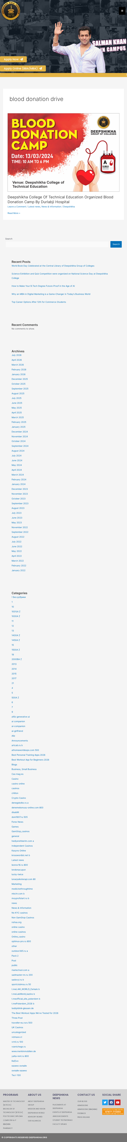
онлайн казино (19, 1070)
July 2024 (17, 455)
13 (13, 630)
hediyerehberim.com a (23, 841)
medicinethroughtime (22, 889)
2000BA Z (17, 659)
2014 (14, 669)
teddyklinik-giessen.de (23, 1008)
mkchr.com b (18, 893)
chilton (15, 793)
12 (13, 626)
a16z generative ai (21, 716)
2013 (14, 664)
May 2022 (17, 551)
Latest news (34, 206)
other (14, 946)
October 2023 (19, 498)
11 (12, 621)
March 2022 (18, 561)
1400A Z (16, 635)
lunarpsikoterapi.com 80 (24, 879)
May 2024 (17, 465)
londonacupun (19, 869)
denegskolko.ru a (20, 803)
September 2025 (20, 388)
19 (13, 654)
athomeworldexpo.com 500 (25, 750)
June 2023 (17, 517)
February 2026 (19, 369)
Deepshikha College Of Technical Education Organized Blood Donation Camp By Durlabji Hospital (60, 199)
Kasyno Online (19, 850)
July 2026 (17, 355)
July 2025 (16, 398)
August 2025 (18, 393)
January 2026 (19, 374)
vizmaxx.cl (17, 1037)
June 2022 (17, 546)
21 (13, 683)
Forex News (17, 822)
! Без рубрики (19, 597)
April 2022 (17, 556)
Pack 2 (15, 956)
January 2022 (18, 570)
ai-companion (18, 726)
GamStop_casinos (20, 831)
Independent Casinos (22, 846)
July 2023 (17, 513)
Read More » (14, 212)
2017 (14, 678)
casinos (15, 788)
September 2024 (20, 446)
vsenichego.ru (19, 1046)
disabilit (15, 812)
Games (15, 826)
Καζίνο (15, 1061)
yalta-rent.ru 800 (20, 1056)
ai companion (18, 721)
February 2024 (19, 479)
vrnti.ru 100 (17, 1042)
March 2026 (18, 364)
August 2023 (18, 508)
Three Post (17, 1018)
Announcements (20, 740)
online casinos (19, 932)
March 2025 (18, 417)
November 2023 (20, 494)
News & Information (51, 206)
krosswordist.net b (21, 855)
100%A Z (16, 611)
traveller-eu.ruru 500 (22, 1022)
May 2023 (17, 522)
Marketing (17, 884)
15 (13, 645)
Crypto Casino (19, 798)
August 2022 (18, 537)
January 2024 (19, 484)
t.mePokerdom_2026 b (23, 1003)
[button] (54, 47)
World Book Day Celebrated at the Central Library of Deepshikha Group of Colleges (53, 266)
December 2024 (20, 431)
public (15, 965)
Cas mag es (17, 774)
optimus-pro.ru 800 (21, 941)
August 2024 (18, 451)
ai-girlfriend (17, 731)
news (14, 903)
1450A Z (16, 640)
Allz (13, 736)
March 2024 (18, 474)
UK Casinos (17, 1027)
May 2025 (17, 408)
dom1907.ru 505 (20, 817)
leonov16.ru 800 (20, 865)
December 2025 (20, 379)
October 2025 (18, 384)
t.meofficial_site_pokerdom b (26, 999)
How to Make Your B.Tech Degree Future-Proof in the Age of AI (43, 286)
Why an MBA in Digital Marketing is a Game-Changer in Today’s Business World (51, 294)
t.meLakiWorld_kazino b (23, 994)
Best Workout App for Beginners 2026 (30, 759)
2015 (14, 673)
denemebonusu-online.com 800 (27, 807)
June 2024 (17, 460)
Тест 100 (16, 1075)
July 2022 (16, 541)
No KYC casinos (20, 912)
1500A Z (16, 650)
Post (14, 960)
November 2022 (20, 527)
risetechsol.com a (20, 970)
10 (13, 606)
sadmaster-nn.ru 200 (22, 975)
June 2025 (17, 403)
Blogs (14, 764)
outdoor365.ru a (20, 951)
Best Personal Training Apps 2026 (28, 755)
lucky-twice (17, 874)
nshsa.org (16, 922)
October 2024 (19, 441)
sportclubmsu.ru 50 (21, 984)
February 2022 (19, 565)
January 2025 (18, 427)
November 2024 (20, 436)
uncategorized (19, 1032)
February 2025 (19, 422)
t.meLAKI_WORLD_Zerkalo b (26, 989)
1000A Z (16, 616)
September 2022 (20, 532)
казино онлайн (19, 1065)
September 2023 (20, 503)
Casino (15, 779)
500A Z (15, 697)
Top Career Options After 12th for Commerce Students (39, 302)
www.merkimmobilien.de (24, 1051)
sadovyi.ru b (18, 979)
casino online (18, 783)
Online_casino (18, 936)
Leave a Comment (17, 206)
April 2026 (17, 360)
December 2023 (20, 489)
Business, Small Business (24, 769)
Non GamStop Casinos (23, 917)
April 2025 (17, 412)
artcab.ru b (17, 745)
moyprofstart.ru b (20, 898)
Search (8, 239)
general (15, 836)
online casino (18, 927)
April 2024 (17, 470)
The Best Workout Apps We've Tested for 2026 (35, 1013)
